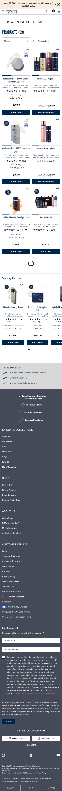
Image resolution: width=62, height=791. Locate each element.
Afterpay (6, 571)
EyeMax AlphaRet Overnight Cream (16, 217)
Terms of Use (8, 586)
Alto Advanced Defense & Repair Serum (28, 372)
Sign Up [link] (10, 788)
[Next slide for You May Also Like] (57, 349)
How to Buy (7, 485)
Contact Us (7, 601)
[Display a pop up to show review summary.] (57, 91)
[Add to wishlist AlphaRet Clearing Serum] (21, 285)
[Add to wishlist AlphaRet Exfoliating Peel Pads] (46, 285)
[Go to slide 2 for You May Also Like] (33, 349)
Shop (5, 478)
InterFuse (6, 451)
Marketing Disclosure (36, 708)
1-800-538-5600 (47, 738)
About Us (8, 511)
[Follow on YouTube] (58, 755)
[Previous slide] (1, 4)
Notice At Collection (11, 591)
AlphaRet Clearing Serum (13, 307)
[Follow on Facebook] (30, 755)
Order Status (8, 566)
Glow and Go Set (46, 217)
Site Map (5, 778)
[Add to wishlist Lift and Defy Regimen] (57, 50)
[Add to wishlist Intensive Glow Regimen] (57, 120)
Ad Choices (27, 773)
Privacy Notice (49, 711)
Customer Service (14, 544)
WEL (4, 446)
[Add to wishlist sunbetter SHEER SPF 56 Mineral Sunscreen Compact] (27, 50)
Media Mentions (9, 528)
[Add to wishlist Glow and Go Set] (57, 189)
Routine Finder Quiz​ (11, 500)
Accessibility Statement (13, 596)
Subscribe (9, 721)
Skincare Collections (17, 429)
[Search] (40, 11)
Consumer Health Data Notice (16, 612)
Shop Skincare (9, 495)
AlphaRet (6, 436)
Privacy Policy (8, 576)
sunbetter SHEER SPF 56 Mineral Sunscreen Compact (16, 80)
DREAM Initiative (10, 523)
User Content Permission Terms (16, 617)
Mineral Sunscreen (18, 377)
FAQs (4, 551)
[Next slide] (55, 4)
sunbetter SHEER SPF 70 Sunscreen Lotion (16, 150)
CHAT (31, 788)
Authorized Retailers (11, 533)
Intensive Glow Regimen (46, 148)
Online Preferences (10, 581)
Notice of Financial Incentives (41, 693)
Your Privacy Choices (17, 606)
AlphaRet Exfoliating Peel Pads (37, 309)
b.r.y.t (4, 456)
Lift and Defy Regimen (46, 78)
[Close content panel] (58, 4)
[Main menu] (59, 11)
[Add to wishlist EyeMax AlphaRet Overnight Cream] (27, 189)
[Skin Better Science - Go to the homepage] (9, 11)
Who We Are (7, 518)
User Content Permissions (28, 781)
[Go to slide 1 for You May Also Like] (29, 349)
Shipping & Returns (11, 556)
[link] (53, 11)
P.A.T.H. (5, 462)
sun (7, 441)
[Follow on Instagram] (3, 755)
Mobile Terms (16, 678)
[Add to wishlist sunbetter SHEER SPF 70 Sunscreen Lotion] (27, 120)
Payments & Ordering (11, 561)
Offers (51, 788)
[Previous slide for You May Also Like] (5, 349)
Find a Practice (9, 490)
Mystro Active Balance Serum (23, 383)
